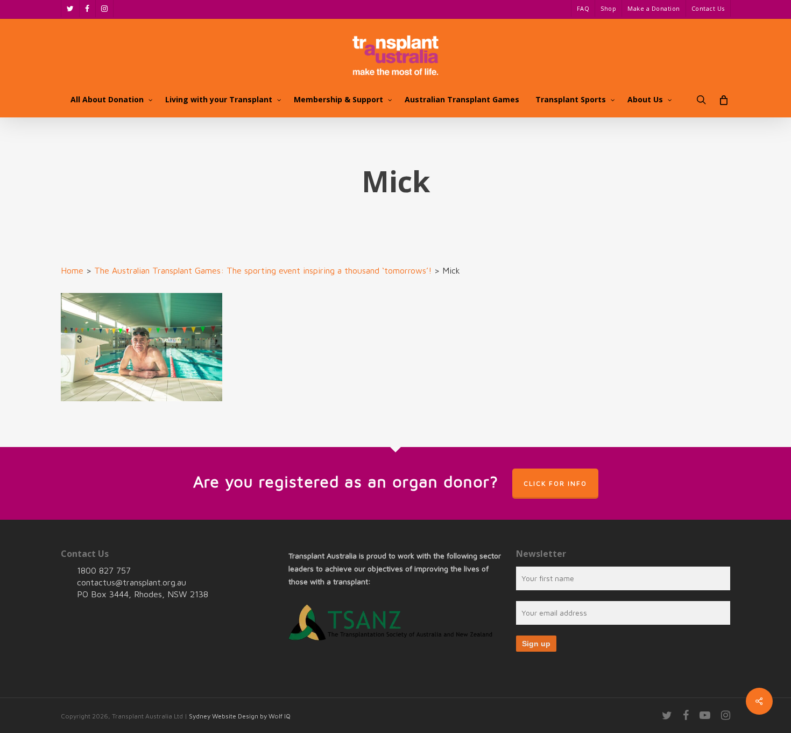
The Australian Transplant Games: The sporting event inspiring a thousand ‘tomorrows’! (263, 270)
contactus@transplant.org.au (131, 582)
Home (72, 270)
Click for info (555, 483)
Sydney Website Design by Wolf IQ (240, 716)
